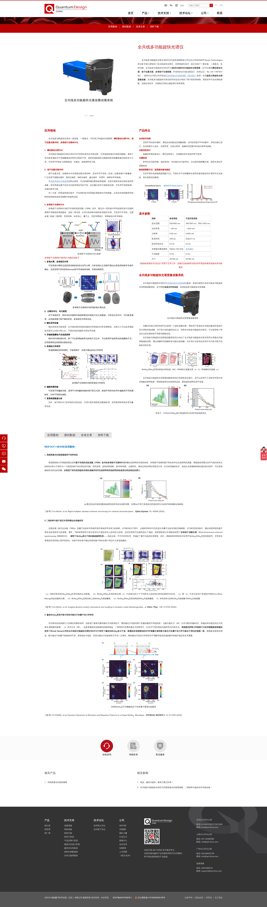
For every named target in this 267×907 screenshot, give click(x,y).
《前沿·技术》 (125, 855)
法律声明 (188, 897)
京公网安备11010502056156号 (151, 897)
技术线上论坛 (99, 825)
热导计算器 (69, 837)
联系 (219, 13)
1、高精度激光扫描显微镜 (55, 782)
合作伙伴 (123, 844)
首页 (131, 13)
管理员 (209, 897)
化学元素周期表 (71, 855)
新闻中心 (123, 840)
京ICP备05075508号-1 (122, 897)
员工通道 (218, 897)
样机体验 (68, 829)
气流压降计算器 (71, 840)
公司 (204, 13)
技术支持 (163, 13)
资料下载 (154, 26)
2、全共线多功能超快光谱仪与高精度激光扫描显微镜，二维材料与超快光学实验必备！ (174, 787)
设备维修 (68, 825)
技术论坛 (185, 13)
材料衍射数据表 (71, 852)
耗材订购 (68, 833)
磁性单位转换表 (71, 848)
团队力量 (123, 833)
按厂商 (47, 833)
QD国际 (122, 829)
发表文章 (140, 26)
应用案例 (112, 26)
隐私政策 (199, 897)
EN (221, 5)
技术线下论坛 (99, 829)
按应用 (47, 829)
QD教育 (122, 848)
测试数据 (126, 26)
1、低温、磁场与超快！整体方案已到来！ (155, 782)
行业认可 (123, 837)
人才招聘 (123, 852)
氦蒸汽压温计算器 (72, 844)
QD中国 (122, 825)
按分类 (47, 825)
